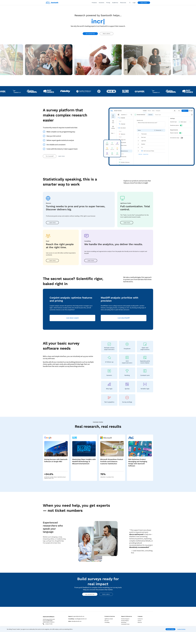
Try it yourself (50, 156)
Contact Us (140, 618)
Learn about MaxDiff (123, 318)
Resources (123, 2)
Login (134, 2)
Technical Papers (125, 620)
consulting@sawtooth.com (80, 618)
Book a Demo (144, 2)
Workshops (123, 622)
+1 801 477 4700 (48, 624)
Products (94, 2)
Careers (139, 620)
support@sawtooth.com (78, 616)
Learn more (61, 156)
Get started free (90, 33)
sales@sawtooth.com (76, 621)
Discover (107, 620)
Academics (115, 2)
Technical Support (125, 618)
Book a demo (106, 33)
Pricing (108, 2)
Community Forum (125, 624)
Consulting (107, 622)
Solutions (101, 2)
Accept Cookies (170, 629)
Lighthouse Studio (109, 618)
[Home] (52, 2)
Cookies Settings (181, 629)
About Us (140, 622)
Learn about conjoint (72, 318)
